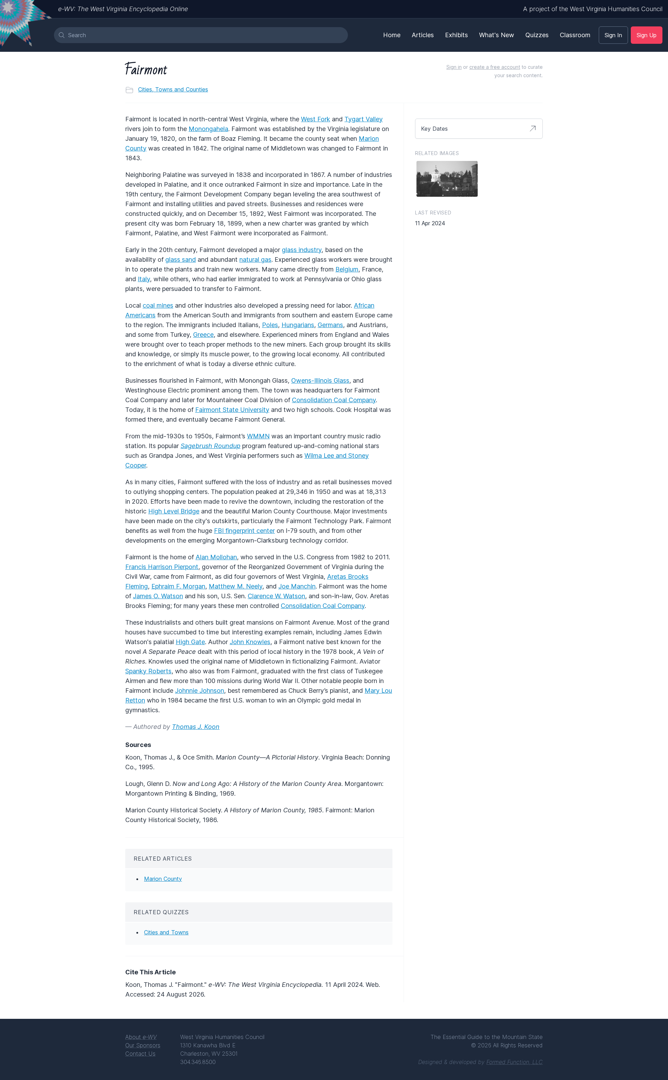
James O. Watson (158, 596)
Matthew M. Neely (235, 586)
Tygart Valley (363, 119)
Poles (270, 324)
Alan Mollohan (216, 557)
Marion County (163, 878)
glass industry (301, 249)
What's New (496, 35)
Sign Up (647, 35)
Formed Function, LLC (514, 1061)
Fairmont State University (232, 409)
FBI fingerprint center (244, 530)
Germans (330, 324)
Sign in (454, 67)
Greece (203, 334)
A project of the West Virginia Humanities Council (592, 9)
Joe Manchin (297, 586)
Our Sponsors (142, 1045)
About (141, 1036)
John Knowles (250, 641)
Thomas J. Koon (196, 726)
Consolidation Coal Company (334, 400)
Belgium (346, 269)
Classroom (575, 35)
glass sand (180, 259)
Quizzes (537, 35)
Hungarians (297, 324)
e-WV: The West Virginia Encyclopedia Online (123, 9)
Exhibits (456, 35)
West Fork (315, 119)
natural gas (255, 259)
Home (391, 35)
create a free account (494, 67)
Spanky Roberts (148, 671)
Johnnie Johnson (199, 690)
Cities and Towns (166, 932)
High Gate (190, 641)
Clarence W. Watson (276, 596)
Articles (423, 35)
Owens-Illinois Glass (320, 380)
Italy (144, 279)
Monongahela (208, 128)
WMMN (258, 436)
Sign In (613, 35)
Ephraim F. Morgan (178, 586)
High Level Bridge (173, 511)
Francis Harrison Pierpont (161, 566)
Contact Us (140, 1053)
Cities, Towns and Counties (173, 89)
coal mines (158, 305)
